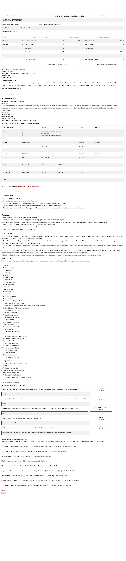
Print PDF (4, 490)
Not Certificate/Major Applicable (28, 186)
